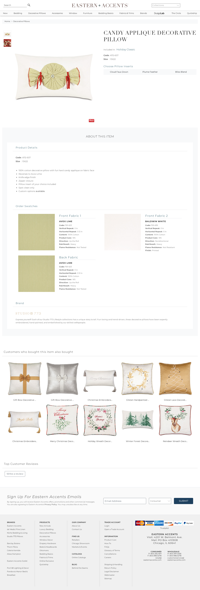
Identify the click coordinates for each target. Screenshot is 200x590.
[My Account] (193, 5)
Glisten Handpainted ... (137, 400)
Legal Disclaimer (111, 571)
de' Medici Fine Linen (16, 529)
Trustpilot (164, 528)
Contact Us (77, 529)
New (5, 13)
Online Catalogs (79, 557)
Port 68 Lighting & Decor (18, 568)
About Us (76, 526)
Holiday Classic (125, 49)
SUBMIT (183, 501)
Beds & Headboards (48, 547)
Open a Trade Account (114, 529)
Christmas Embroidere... (100, 400)
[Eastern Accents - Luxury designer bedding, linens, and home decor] (100, 5)
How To (107, 543)
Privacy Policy (51, 504)
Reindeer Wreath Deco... (175, 441)
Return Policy (110, 568)
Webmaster (109, 575)
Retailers (76, 540)
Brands (143, 13)
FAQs (106, 547)
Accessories (57, 13)
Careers (107, 557)
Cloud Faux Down (119, 72)
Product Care (110, 540)
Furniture (87, 13)
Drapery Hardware (48, 543)
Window (73, 13)
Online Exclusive (47, 561)
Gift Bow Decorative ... (24, 400)
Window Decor (46, 540)
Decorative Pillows (37, 13)
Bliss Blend (181, 72)
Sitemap (108, 578)
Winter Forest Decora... (137, 441)
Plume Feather (150, 72)
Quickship (192, 13)
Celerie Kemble (13, 550)
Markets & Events (79, 547)
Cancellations (110, 554)
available (40, 191)
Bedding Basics (105, 13)
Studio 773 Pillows (15, 536)
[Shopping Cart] (196, 5)
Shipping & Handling (113, 564)
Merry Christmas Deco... (62, 441)
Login (106, 526)
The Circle (176, 13)
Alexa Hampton (14, 554)
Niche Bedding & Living (17, 533)
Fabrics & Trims (126, 13)
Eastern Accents (14, 526)
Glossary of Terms (112, 550)
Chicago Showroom (81, 543)
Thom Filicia (12, 547)
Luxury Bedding (46, 529)
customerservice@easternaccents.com (176, 559)
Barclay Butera (13, 543)
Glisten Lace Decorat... (175, 400)
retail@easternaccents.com (152, 559)
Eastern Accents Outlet (17, 561)
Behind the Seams (80, 568)
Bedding (18, 13)
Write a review (15, 473)
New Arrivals (45, 526)
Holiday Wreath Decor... (100, 441)
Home (7, 21)
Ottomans (44, 550)
